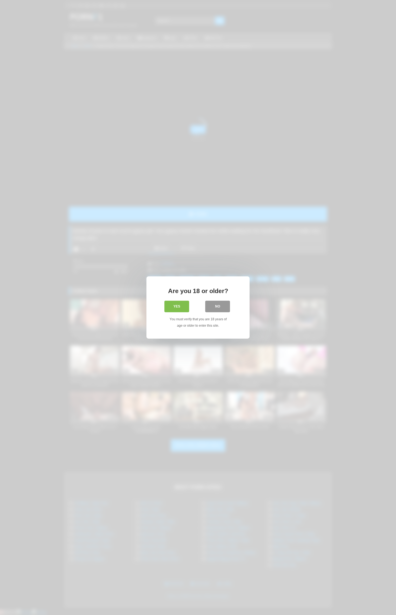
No (217, 306)
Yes (176, 306)
